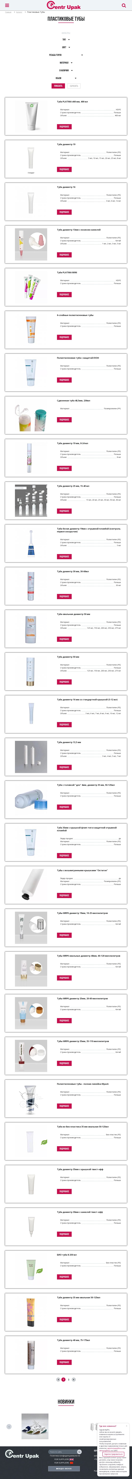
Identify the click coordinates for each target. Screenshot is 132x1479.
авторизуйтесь (104, 1451)
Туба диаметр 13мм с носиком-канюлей (79, 229)
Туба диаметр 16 (66, 187)
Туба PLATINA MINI (67, 272)
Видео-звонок (65, 1469)
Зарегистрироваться (113, 1454)
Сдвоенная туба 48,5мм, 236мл (73, 400)
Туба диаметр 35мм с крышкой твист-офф (80, 1169)
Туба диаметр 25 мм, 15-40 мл (73, 486)
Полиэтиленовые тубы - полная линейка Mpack (83, 1084)
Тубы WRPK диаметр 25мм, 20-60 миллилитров (82, 998)
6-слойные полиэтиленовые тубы (75, 315)
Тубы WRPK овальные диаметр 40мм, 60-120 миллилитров (88, 955)
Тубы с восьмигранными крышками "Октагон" (82, 870)
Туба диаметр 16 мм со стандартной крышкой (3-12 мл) (87, 699)
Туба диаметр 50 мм (68, 656)
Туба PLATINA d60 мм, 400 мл (72, 101)
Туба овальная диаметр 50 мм (73, 614)
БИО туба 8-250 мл (67, 1254)
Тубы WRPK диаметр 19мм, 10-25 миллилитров (82, 913)
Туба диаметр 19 (66, 144)
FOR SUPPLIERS (61, 1459)
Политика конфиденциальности (65, 1455)
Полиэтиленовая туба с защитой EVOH (78, 357)
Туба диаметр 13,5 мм (69, 742)
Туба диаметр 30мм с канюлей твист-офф (80, 1212)
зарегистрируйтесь (114, 1448)
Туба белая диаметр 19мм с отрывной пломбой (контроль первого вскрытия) (89, 530)
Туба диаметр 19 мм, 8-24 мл (72, 443)
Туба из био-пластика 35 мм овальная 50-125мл (83, 1126)
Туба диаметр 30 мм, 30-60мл (73, 571)
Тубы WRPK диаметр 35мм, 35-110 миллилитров (83, 1041)
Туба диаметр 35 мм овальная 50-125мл (78, 1297)
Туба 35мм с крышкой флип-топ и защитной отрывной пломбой (87, 829)
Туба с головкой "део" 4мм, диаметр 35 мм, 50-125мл (86, 785)
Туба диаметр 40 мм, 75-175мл (73, 1340)
